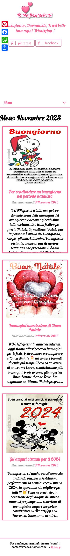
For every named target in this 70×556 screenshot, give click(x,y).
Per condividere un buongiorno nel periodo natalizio (35, 194)
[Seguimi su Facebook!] (48, 45)
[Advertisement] (35, 73)
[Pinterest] (5, 24)
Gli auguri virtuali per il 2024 (35, 459)
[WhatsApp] (5, 40)
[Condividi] (5, 48)
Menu (8, 102)
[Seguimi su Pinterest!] (22, 45)
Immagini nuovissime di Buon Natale (35, 327)
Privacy (55, 547)
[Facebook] (5, 32)
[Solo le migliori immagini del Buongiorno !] (35, 10)
